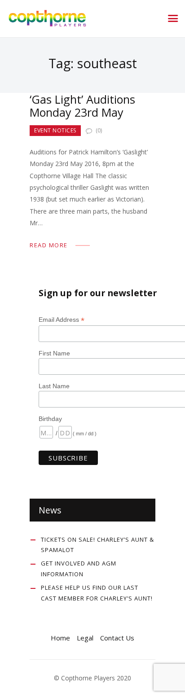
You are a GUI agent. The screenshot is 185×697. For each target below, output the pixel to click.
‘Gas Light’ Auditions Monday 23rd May (82, 106)
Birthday (50, 418)
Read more (49, 245)
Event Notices (55, 130)
